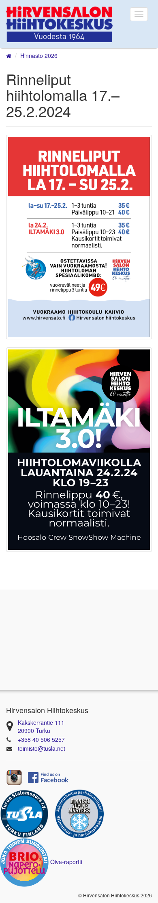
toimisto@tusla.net (41, 748)
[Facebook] (48, 777)
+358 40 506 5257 (41, 739)
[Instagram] (14, 777)
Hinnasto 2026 (39, 55)
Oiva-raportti (66, 862)
